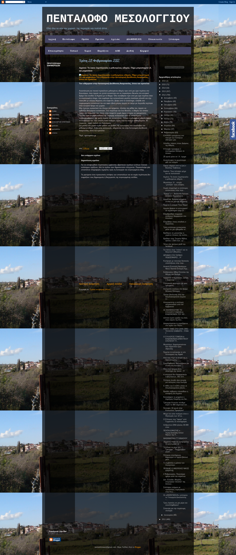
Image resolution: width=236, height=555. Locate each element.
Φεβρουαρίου (169, 132)
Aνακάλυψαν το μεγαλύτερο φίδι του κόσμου (174, 161)
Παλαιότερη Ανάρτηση (141, 284)
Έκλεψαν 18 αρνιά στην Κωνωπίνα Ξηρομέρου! (173, 409)
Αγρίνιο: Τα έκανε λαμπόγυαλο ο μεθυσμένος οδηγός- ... (175, 178)
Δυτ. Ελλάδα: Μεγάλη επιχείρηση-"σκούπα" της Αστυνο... (174, 482)
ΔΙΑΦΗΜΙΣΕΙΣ (134, 39)
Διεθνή (130, 50)
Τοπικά (74, 50)
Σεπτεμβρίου (169, 108)
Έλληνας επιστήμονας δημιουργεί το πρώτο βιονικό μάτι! (175, 457)
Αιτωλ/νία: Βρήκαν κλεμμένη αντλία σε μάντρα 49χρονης (175, 200)
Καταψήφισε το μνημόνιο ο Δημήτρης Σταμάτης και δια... (175, 398)
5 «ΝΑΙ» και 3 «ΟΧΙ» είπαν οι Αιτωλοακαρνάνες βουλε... (175, 387)
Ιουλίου (167, 115)
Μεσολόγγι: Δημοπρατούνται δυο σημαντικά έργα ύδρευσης (174, 346)
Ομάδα (85, 39)
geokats (55, 126)
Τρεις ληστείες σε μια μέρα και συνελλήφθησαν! (175, 504)
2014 (164, 88)
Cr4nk (54, 111)
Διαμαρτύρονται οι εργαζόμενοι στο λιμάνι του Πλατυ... (175, 324)
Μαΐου (166, 122)
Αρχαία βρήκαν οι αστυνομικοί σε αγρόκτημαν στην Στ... (175, 209)
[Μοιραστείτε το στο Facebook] (108, 148)
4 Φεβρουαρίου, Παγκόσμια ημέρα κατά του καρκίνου (174, 475)
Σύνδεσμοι (174, 39)
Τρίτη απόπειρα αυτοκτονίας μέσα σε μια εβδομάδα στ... (175, 228)
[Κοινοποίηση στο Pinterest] (111, 148)
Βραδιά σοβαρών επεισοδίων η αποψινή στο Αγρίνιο (175, 392)
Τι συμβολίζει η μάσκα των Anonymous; (174, 464)
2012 (164, 95)
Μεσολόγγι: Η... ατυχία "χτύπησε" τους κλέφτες (173, 183)
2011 (164, 519)
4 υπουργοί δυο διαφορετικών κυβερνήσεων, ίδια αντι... (175, 376)
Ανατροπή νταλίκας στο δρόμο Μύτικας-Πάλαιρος (175, 290)
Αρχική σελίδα (114, 284)
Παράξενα (103, 50)
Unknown (55, 115)
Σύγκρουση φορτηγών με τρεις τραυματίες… (175, 284)
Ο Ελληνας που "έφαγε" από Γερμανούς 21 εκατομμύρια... (175, 420)
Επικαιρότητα (56, 50)
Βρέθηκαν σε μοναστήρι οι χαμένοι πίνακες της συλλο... (175, 234)
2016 (164, 81)
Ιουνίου (167, 119)
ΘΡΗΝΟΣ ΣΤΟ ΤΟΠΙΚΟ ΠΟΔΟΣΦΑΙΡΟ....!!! (172, 256)
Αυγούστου (168, 112)
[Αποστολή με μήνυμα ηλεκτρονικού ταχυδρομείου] (100, 148)
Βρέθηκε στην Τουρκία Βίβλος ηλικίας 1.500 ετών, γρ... (175, 240)
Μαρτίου (167, 129)
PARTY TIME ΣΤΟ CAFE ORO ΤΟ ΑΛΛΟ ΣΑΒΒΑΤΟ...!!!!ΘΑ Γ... (175, 331)
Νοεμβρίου (168, 101)
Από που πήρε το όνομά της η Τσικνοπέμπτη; (175, 359)
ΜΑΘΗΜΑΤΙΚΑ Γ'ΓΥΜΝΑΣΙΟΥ (175, 438)
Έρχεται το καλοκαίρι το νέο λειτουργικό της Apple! (174, 353)
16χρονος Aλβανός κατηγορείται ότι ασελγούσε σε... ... (176, 443)
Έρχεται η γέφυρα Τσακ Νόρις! (175, 205)
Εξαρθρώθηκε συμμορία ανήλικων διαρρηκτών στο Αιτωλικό (174, 216)
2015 (164, 84)
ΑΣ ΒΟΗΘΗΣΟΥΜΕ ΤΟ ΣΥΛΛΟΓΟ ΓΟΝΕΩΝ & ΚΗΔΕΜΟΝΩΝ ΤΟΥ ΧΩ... (174, 312)
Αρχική (52, 39)
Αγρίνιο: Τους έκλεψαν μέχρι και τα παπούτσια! (174, 172)
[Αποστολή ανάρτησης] (96, 148)
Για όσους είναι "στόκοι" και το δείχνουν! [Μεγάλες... (175, 251)
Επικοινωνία (155, 39)
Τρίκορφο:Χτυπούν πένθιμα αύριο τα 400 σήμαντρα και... (175, 404)
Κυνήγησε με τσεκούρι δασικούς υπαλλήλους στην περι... (176, 262)
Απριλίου (168, 126)
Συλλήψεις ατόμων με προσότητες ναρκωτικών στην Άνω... (174, 489)
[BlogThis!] (103, 148)
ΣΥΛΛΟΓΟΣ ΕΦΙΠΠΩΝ (61, 122)
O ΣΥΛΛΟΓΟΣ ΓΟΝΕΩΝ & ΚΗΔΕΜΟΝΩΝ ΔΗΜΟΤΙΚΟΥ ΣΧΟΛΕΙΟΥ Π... (175, 339)
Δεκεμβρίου (169, 98)
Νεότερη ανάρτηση (89, 284)
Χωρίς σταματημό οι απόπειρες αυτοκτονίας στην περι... (175, 189)
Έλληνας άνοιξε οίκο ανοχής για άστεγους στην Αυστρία (175, 381)
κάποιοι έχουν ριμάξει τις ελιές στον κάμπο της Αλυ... (175, 319)
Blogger (138, 547)
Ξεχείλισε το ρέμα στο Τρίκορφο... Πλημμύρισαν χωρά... (174, 449)
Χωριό (87, 50)
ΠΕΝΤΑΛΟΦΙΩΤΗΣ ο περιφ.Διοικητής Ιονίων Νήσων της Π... (173, 433)
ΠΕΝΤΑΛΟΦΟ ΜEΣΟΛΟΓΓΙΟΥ (118, 19)
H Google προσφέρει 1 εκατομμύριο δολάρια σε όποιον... (174, 151)
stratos (54, 133)
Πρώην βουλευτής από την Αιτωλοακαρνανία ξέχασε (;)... (174, 297)
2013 (164, 91)
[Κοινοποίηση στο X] (105, 148)
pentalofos (56, 129)
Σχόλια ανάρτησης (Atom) (100, 289)
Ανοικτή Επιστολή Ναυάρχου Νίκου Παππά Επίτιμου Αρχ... (176, 267)
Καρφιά (144, 50)
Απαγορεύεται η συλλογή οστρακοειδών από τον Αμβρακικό (173, 304)
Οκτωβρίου (168, 105)
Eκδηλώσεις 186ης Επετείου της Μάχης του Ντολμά (176, 273)
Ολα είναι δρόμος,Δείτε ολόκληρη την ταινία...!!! (174, 370)
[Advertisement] (115, 262)
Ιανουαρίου (168, 515)
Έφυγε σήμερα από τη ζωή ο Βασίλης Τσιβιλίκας (174, 167)
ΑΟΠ (117, 50)
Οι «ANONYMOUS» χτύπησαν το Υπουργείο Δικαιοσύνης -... (175, 497)
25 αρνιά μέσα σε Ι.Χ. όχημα (174, 157)
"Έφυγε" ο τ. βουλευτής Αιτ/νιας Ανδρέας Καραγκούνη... (175, 195)
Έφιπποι (99, 39)
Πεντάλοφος (68, 39)
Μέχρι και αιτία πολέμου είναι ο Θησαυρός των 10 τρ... (175, 415)
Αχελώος (115, 39)
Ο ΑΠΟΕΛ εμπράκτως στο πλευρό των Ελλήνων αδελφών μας (173, 138)
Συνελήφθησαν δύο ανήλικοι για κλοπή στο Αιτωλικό (176, 364)
